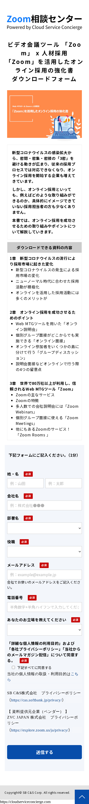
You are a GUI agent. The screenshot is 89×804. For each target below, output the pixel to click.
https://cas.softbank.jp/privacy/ (36, 700)
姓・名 (13, 474)
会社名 (13, 496)
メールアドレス (21, 565)
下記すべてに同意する (34, 667)
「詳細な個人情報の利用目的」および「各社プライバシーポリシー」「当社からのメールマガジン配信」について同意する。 (44, 651)
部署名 (13, 518)
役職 (11, 541)
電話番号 (15, 597)
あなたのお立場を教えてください (36, 619)
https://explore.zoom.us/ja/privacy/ (39, 730)
